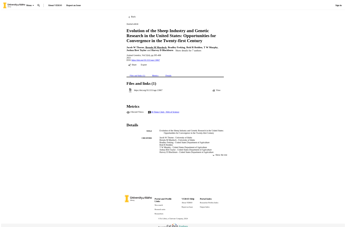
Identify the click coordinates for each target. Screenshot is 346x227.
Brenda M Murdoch (156, 47)
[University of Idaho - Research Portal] (14, 5)
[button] (216, 90)
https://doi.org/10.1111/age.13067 (146, 60)
